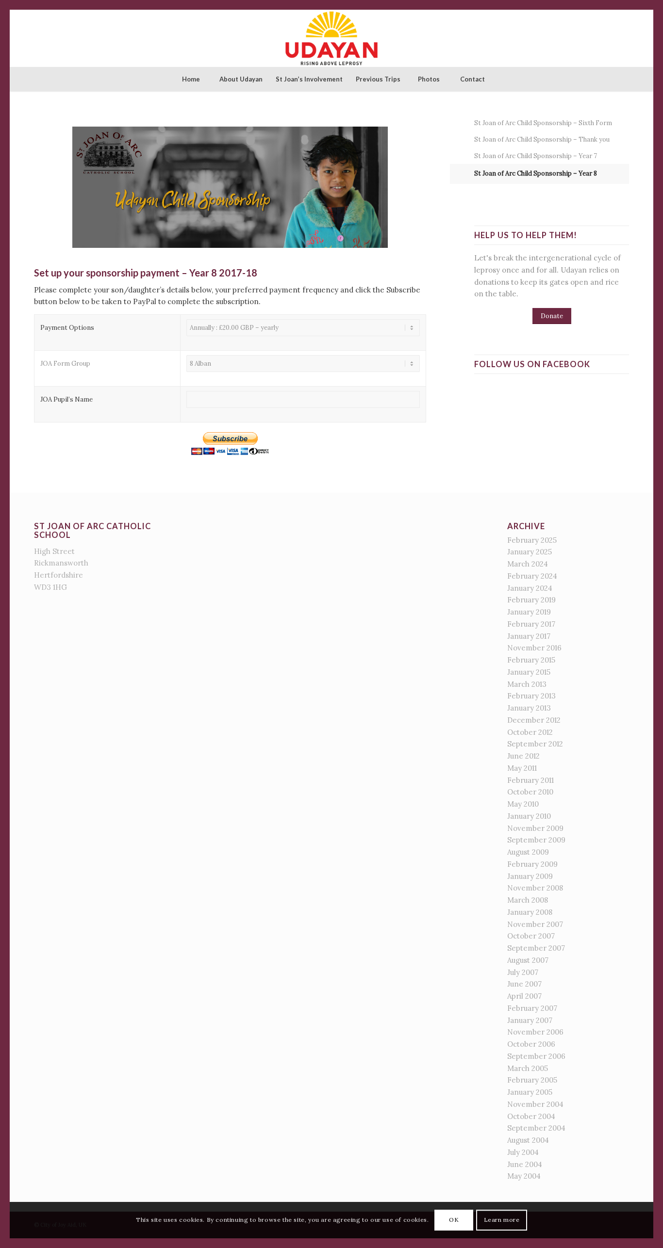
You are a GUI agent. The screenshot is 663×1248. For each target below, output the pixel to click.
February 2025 (532, 540)
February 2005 (532, 1080)
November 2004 (535, 1104)
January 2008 (529, 912)
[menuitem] (191, 79)
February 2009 (532, 864)
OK (454, 1219)
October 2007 (531, 935)
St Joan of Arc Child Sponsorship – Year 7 (535, 156)
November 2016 (534, 647)
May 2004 (524, 1176)
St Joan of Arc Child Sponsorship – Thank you (542, 139)
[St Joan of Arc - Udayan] (331, 38)
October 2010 (530, 791)
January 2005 (529, 1092)
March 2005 (527, 1068)
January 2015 (528, 672)
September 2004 (536, 1128)
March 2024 (527, 563)
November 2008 (535, 887)
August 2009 (528, 852)
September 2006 (536, 1056)
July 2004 (523, 1152)
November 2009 (535, 828)
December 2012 (534, 720)
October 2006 (531, 1044)
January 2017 (528, 636)
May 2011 (522, 768)
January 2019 (529, 611)
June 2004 (524, 1164)
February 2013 (531, 695)
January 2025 (529, 551)
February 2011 (530, 780)
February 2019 (531, 599)
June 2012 (523, 756)
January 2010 (529, 816)
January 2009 (530, 876)
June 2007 (524, 984)
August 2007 (527, 960)
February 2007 (532, 1008)
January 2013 (529, 708)
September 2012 (535, 743)
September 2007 (536, 948)
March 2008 (527, 900)
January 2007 (529, 1020)
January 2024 (529, 588)
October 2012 (530, 732)
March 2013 (527, 684)
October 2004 (531, 1116)
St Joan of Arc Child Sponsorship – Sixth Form (543, 123)
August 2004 (528, 1140)
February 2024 (532, 576)
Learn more (502, 1219)
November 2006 (535, 1032)
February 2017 (531, 624)
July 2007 (522, 972)
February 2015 (531, 660)
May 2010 (523, 804)
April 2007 (524, 996)
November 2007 (535, 924)
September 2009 (536, 839)
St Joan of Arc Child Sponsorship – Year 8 (535, 173)
